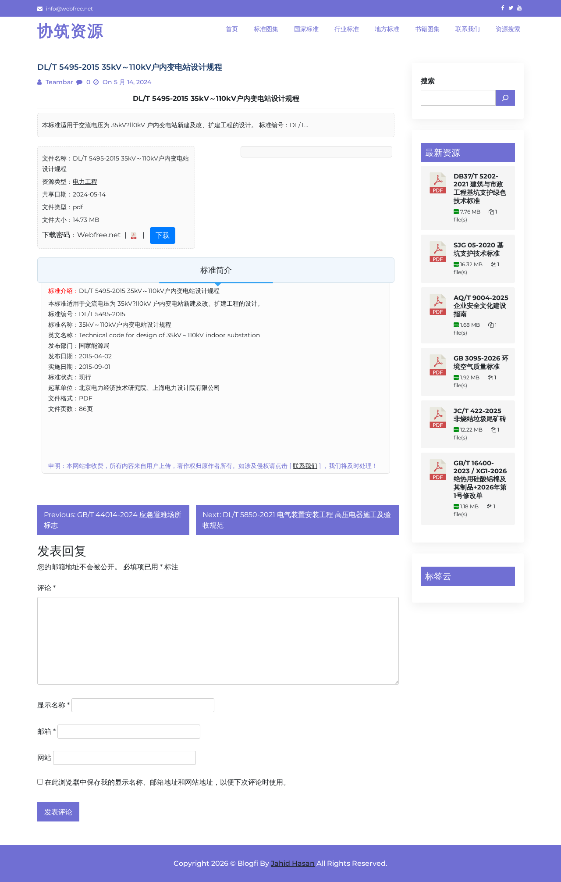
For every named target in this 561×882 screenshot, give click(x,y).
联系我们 (305, 466)
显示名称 (53, 705)
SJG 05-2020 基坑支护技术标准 (479, 249)
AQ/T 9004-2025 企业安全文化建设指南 (481, 306)
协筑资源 (70, 30)
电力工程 (85, 182)
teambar (58, 82)
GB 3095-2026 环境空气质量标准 (481, 362)
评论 (46, 588)
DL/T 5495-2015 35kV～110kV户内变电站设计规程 (216, 98)
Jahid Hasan (293, 863)
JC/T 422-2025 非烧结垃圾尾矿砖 (480, 415)
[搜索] (505, 98)
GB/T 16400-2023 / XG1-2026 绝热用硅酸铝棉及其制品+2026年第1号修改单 (480, 479)
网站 (44, 757)
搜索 (428, 81)
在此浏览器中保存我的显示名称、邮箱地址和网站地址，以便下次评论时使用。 (167, 782)
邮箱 (46, 731)
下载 (163, 235)
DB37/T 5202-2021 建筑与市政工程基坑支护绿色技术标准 (480, 188)
